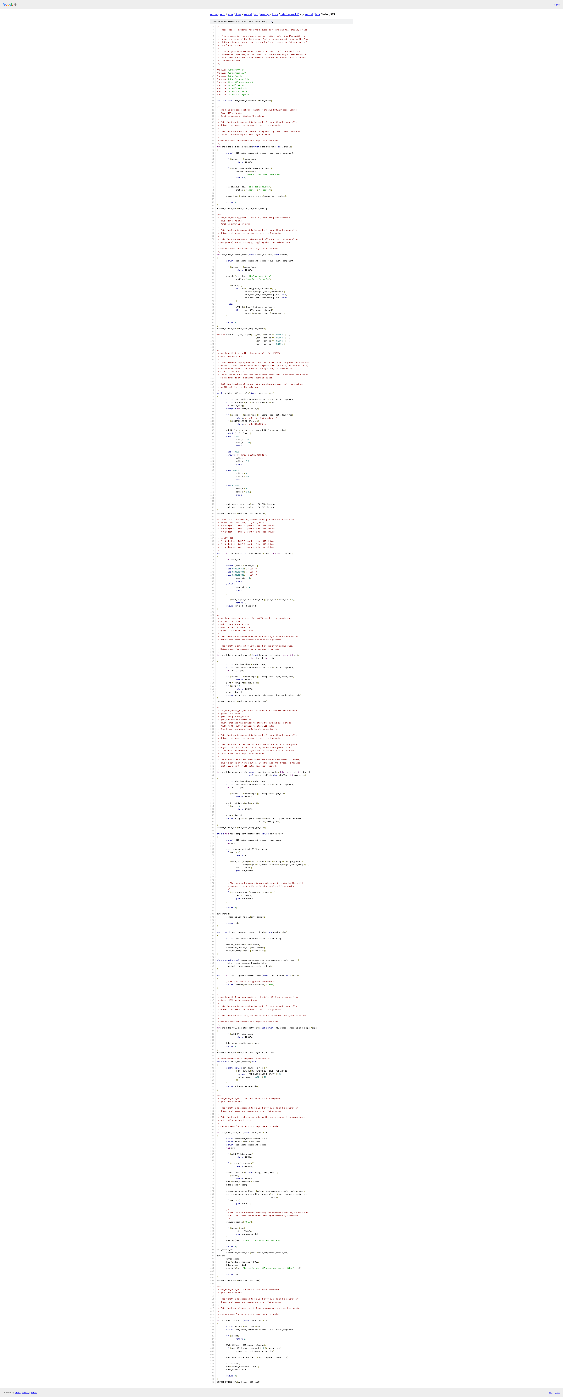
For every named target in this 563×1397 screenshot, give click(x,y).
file (269, 21)
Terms (34, 1392)
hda (317, 14)
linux (238, 14)
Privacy (25, 1392)
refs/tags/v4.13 (289, 14)
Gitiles (18, 1392)
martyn (264, 14)
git (256, 14)
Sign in (557, 4)
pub (222, 14)
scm (230, 14)
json (557, 1392)
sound (309, 14)
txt (550, 1392)
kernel (214, 14)
